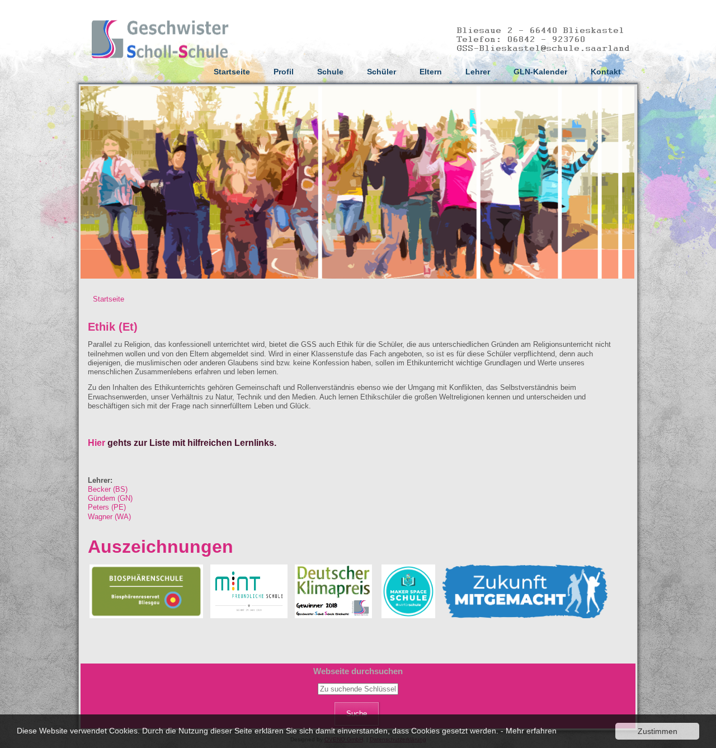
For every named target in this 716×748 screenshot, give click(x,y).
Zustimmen (657, 731)
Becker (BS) (108, 489)
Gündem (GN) (110, 498)
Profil (284, 71)
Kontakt (606, 71)
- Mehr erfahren (529, 730)
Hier (96, 443)
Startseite (232, 71)
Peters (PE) (107, 507)
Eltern (431, 71)
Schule (330, 71)
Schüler (381, 71)
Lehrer (477, 71)
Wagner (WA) (109, 516)
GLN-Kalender (540, 71)
